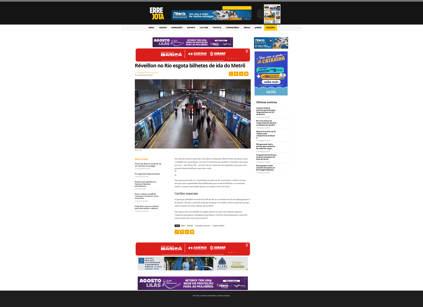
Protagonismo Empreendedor (147, 174)
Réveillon (190, 226)
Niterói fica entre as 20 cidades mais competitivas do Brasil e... (265, 134)
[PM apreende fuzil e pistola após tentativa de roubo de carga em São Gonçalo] (282, 147)
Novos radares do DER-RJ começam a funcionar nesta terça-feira (146, 196)
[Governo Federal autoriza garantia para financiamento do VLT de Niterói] (282, 110)
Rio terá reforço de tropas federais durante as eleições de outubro (266, 123)
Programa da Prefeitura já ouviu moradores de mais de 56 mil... (266, 157)
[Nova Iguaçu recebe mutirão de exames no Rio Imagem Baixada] (282, 168)
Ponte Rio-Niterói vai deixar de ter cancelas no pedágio (148, 165)
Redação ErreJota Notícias (148, 73)
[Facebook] (231, 74)
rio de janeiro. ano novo (202, 226)
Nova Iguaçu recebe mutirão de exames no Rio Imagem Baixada (265, 167)
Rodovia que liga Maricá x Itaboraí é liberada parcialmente (145, 184)
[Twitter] (236, 74)
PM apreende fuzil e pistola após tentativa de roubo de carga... (265, 146)
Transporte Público (218, 226)
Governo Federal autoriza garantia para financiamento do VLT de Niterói (265, 111)
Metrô (183, 226)
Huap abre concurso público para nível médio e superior (147, 207)
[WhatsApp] (241, 74)
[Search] (249, 8)
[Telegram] (246, 74)
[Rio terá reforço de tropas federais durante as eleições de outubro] (282, 123)
